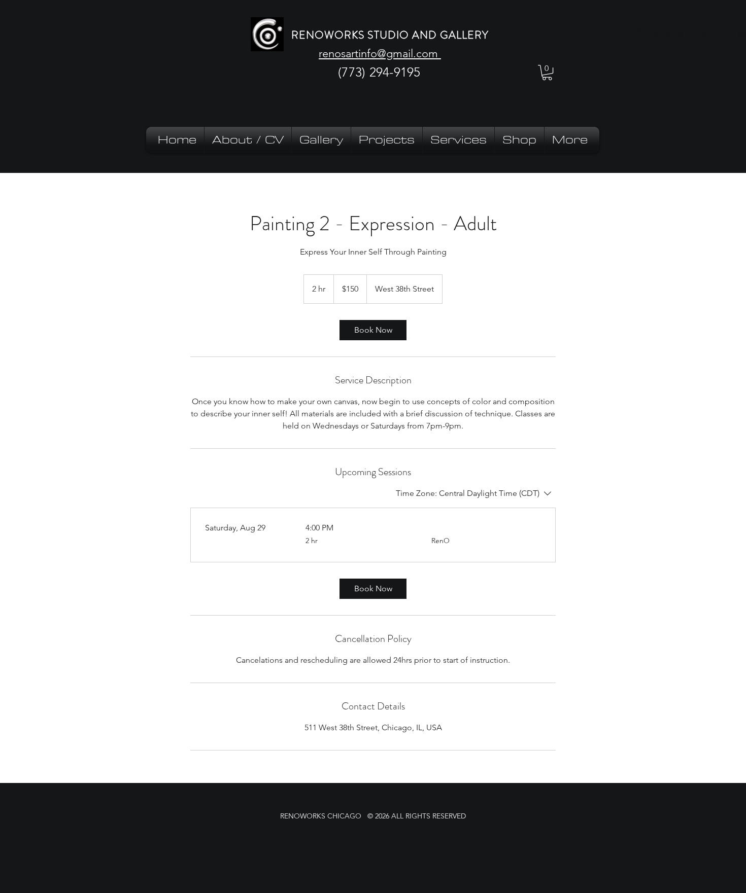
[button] (547, 72)
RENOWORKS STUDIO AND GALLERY (390, 35)
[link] (373, 330)
